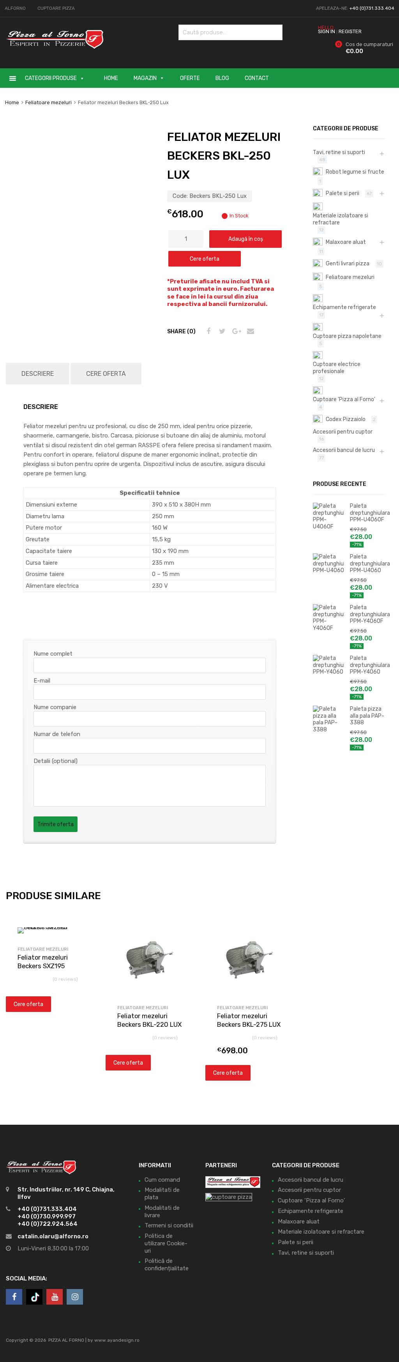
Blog (222, 78)
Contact (257, 78)
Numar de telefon (57, 734)
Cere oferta (204, 259)
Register (350, 31)
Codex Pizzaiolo (345, 419)
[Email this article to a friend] (249, 331)
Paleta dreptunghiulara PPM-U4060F (367, 513)
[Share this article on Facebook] (207, 331)
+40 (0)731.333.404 (372, 8)
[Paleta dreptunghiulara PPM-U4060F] (328, 526)
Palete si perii (342, 193)
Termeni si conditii (169, 1225)
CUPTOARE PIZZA (56, 8)
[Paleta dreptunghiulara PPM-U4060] (328, 570)
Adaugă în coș (245, 239)
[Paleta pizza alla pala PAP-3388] (328, 729)
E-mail (42, 680)
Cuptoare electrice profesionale (336, 367)
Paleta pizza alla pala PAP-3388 (367, 715)
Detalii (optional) (56, 761)
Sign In (326, 31)
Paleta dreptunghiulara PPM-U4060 (367, 563)
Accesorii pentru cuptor (343, 432)
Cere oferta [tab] (106, 373)
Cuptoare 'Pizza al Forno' (344, 399)
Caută (274, 34)
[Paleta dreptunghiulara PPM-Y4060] (328, 672)
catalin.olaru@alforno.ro (53, 1236)
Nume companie (55, 707)
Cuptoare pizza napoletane (347, 336)
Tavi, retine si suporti (339, 152)
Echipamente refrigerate (344, 307)
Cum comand (162, 1179)
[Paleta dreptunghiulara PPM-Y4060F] (328, 628)
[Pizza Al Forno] (54, 46)
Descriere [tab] (37, 373)
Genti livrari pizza (347, 263)
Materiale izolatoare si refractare (340, 219)
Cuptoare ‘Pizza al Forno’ (311, 1200)
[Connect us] (14, 1297)
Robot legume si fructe (355, 172)
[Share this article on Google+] (235, 331)
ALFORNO (15, 8)
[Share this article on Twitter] (221, 331)
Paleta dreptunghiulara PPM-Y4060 (367, 665)
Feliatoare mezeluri (48, 102)
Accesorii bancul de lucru (344, 450)
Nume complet (53, 653)
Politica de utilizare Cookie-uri (166, 1243)
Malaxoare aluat (346, 242)
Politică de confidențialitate (167, 1264)
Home (111, 78)
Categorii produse (51, 78)
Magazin (145, 78)
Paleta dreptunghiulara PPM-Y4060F (367, 614)
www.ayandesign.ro (116, 1340)
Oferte (190, 78)
